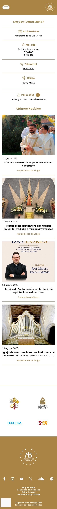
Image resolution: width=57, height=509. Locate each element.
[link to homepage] (50, 7)
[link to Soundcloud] (41, 478)
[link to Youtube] (21, 479)
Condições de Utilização (28, 490)
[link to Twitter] (30, 478)
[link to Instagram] (12, 478)
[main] (28, 187)
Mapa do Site (28, 487)
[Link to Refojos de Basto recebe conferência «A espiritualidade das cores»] (28, 271)
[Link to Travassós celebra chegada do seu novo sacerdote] (28, 145)
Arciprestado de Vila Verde (28, 35)
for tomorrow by (28, 494)
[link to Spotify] (51, 479)
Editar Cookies (28, 492)
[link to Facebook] (4, 478)
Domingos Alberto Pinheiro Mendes (28, 99)
